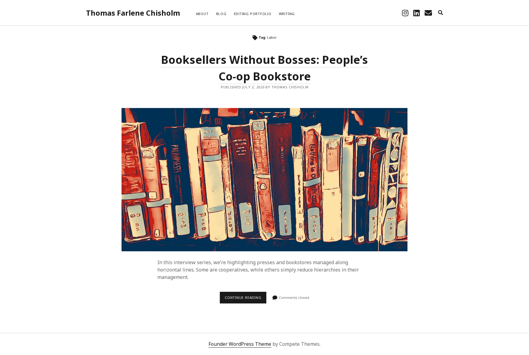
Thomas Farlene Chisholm (133, 13)
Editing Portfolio (253, 13)
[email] (428, 13)
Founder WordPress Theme (239, 344)
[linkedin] (416, 13)
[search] (440, 12)
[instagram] (405, 13)
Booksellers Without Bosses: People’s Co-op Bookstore (264, 179)
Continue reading (244, 299)
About (202, 13)
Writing (287, 13)
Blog (221, 13)
